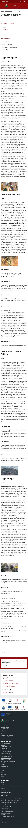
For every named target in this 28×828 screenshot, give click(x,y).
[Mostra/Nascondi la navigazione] (2, 6)
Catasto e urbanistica (6, 751)
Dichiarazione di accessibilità (7, 816)
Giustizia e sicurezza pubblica (7, 756)
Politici (2, 733)
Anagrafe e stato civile (6, 746)
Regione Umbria (5, 1)
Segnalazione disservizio (6, 808)
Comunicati (3, 774)
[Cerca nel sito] (24, 5)
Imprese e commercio (6, 758)
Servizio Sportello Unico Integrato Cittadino (11, 799)
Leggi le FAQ (4, 805)
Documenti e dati (5, 737)
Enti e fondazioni (5, 732)
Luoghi (2, 782)
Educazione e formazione (6, 755)
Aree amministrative (5, 728)
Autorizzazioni (4, 750)
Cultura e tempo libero (6, 753)
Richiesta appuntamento (6, 806)
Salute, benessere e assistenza (8, 761)
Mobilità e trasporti (5, 759)
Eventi (2, 784)
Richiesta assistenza (5, 810)
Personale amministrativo (7, 735)
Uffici (2, 730)
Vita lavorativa (4, 766)
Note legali (3, 814)
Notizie (2, 773)
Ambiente (3, 745)
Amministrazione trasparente (7, 811)
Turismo (2, 764)
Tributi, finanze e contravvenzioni (8, 763)
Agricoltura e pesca (5, 743)
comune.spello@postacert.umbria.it (11, 800)
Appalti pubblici (4, 748)
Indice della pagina (5, 38)
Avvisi (2, 776)
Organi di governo (5, 727)
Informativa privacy (5, 813)
